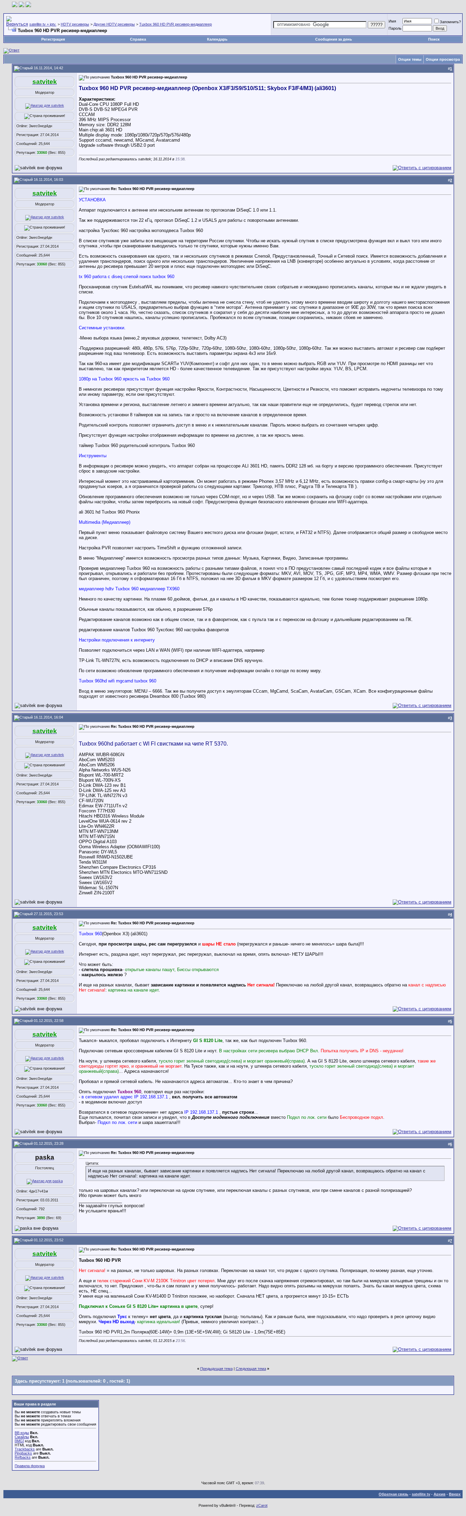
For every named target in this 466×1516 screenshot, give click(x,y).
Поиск (434, 39)
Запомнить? (450, 22)
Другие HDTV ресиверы (114, 24)
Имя (392, 21)
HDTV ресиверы (75, 24)
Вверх (455, 1494)
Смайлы (22, 1437)
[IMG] (19, 1441)
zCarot (261, 1505)
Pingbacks (23, 1453)
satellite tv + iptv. (42, 24)
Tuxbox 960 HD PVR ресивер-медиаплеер (175, 24)
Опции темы (409, 59)
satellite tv (421, 1494)
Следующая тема (251, 1369)
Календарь (217, 39)
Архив (440, 1494)
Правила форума (30, 1466)
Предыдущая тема (216, 1369)
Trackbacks (25, 1449)
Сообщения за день (333, 39)
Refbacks (23, 1457)
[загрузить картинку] (14, 5)
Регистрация (53, 39)
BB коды (22, 1433)
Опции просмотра (443, 59)
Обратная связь (393, 1494)
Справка (138, 39)
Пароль (395, 28)
